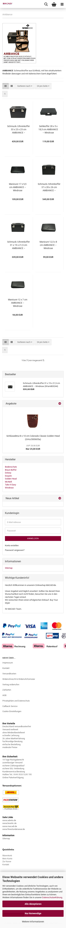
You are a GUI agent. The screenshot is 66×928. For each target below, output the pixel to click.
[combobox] (24, 86)
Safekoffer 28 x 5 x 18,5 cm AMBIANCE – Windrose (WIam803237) (48, 129)
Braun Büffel (10, 470)
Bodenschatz (11, 467)
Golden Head (11, 478)
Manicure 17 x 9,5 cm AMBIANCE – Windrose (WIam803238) (17, 187)
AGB (4, 695)
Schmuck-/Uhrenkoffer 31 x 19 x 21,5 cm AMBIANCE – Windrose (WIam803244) (18, 245)
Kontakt (5, 668)
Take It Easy (10, 484)
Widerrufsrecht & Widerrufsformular (18, 679)
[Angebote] (59, 404)
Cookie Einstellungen (11, 711)
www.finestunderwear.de (13, 829)
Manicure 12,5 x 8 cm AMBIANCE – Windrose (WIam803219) (48, 245)
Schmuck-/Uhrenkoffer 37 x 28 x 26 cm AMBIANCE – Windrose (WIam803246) (49, 187)
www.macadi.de (9, 826)
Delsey (8, 473)
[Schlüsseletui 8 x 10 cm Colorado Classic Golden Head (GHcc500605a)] (33, 420)
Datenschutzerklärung (52, 897)
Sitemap (8, 568)
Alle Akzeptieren (33, 904)
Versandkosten (9, 673)
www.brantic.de (9, 823)
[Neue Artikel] (59, 498)
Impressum (7, 662)
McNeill (8, 482)
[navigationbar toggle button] (62, 4)
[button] (5, 86)
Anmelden (33, 538)
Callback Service (9, 706)
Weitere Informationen (33, 921)
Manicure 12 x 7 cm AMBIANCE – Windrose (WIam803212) (17, 303)
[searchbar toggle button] (46, 4)
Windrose (9, 487)
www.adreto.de (9, 820)
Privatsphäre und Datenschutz (16, 701)
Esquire (8, 476)
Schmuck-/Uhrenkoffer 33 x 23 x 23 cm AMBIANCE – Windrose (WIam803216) (18, 129)
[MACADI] (6, 4)
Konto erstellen (12, 545)
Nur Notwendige (33, 913)
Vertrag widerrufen (10, 684)
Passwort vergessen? (15, 550)
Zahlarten (6, 690)
